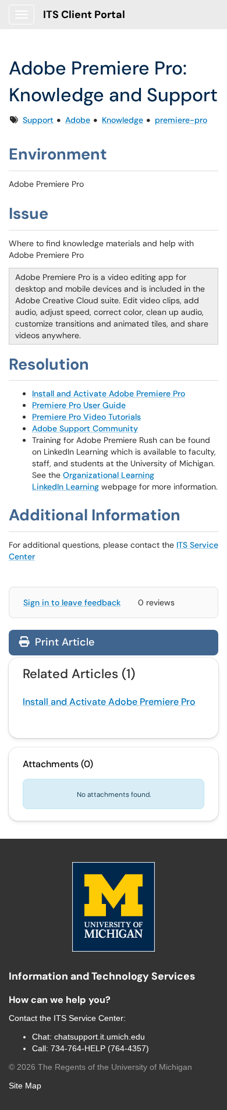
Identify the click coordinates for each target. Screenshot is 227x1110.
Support (38, 120)
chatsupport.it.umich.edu (99, 1036)
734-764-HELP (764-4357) (100, 1048)
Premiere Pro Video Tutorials (86, 417)
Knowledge (122, 120)
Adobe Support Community (85, 428)
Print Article (63, 642)
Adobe (77, 120)
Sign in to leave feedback (71, 602)
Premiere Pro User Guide (79, 405)
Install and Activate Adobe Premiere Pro (108, 393)
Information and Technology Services (102, 976)
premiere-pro (181, 120)
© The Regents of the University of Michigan (100, 1067)
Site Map (25, 1085)
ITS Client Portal (84, 15)
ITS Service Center (88, 1018)
